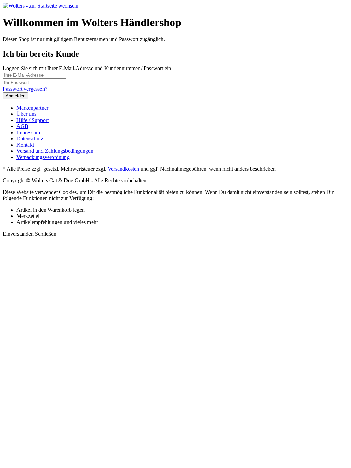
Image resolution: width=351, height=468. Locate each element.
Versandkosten (123, 169)
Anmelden (15, 95)
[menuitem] (182, 108)
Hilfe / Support (32, 120)
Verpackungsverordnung (43, 157)
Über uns (26, 114)
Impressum (28, 132)
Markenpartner (32, 108)
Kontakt (25, 145)
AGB (22, 126)
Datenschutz (29, 138)
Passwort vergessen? (25, 89)
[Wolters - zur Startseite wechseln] (40, 6)
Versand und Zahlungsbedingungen (54, 151)
